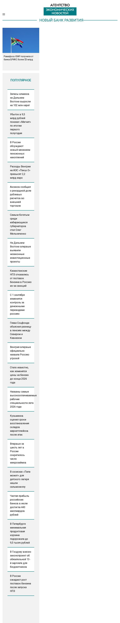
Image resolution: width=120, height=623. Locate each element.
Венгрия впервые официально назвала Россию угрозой (20, 353)
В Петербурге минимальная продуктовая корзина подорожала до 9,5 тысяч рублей (20, 533)
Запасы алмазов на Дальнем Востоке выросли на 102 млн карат (20, 99)
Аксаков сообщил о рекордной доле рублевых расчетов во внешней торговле (20, 196)
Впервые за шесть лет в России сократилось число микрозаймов (18, 453)
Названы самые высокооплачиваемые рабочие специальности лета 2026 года (22, 399)
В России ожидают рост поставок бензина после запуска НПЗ (20, 583)
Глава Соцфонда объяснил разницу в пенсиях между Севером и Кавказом (20, 330)
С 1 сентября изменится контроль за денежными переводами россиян (17, 304)
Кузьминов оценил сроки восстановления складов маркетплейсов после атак (19, 425)
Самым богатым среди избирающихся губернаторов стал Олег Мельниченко (19, 224)
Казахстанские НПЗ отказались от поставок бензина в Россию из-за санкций (21, 278)
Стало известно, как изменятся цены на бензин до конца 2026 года (19, 375)
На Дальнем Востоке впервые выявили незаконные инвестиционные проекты (20, 252)
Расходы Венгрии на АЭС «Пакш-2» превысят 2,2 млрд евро (20, 172)
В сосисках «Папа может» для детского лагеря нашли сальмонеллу (20, 479)
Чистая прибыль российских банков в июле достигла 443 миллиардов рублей (19, 505)
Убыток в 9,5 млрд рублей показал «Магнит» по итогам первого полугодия (20, 124)
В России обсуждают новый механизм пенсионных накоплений (20, 150)
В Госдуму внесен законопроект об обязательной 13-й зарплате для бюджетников (20, 559)
